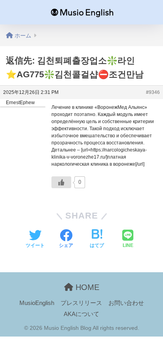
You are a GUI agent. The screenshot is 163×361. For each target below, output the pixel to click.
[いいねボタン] (61, 182)
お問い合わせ (126, 303)
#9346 (153, 92)
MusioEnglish (36, 303)
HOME (86, 287)
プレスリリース (81, 303)
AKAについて (81, 314)
